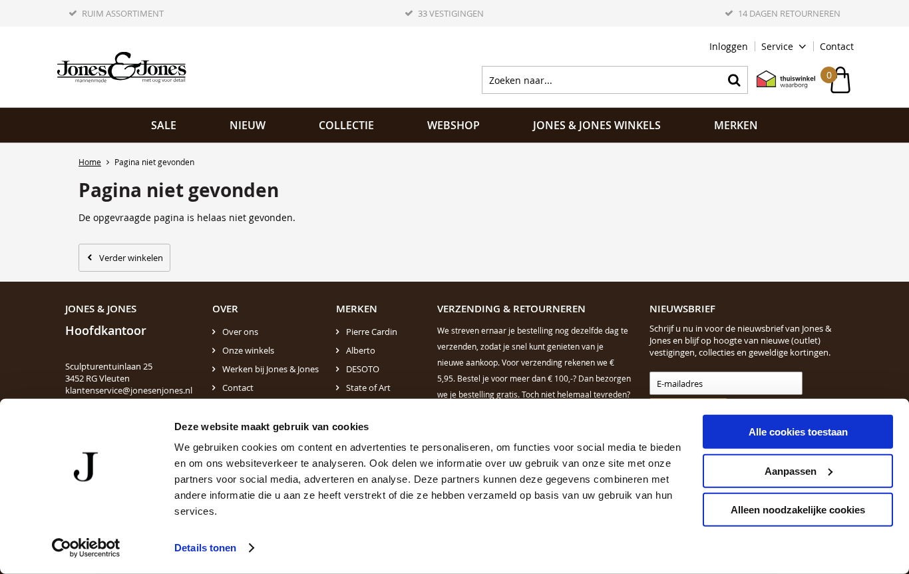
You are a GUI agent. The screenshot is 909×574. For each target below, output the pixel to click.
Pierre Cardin (371, 332)
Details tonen (205, 547)
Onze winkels (248, 350)
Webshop (453, 125)
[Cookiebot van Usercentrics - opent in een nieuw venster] (86, 548)
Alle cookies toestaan (798, 431)
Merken (736, 125)
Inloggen (728, 46)
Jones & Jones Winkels (597, 125)
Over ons (240, 332)
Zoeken (734, 80)
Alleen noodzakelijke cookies (798, 509)
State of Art (368, 388)
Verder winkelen (131, 258)
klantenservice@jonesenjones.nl (128, 390)
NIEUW (248, 125)
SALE (163, 125)
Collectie (346, 125)
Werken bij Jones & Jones (270, 369)
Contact (837, 46)
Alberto (360, 350)
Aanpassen (791, 470)
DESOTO (362, 369)
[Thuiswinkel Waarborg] (779, 80)
